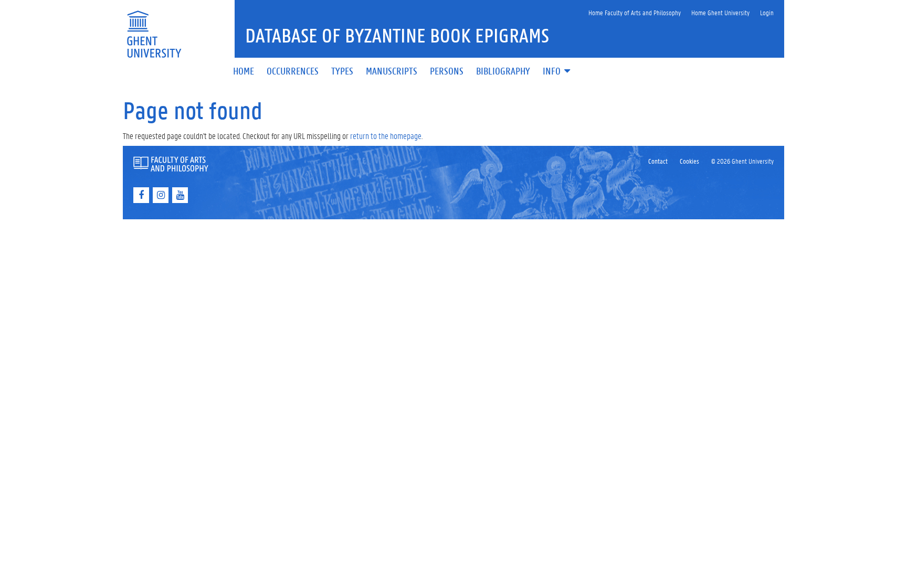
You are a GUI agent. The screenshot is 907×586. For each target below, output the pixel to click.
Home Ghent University (720, 12)
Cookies (689, 160)
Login (767, 12)
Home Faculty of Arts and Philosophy (634, 12)
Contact (658, 160)
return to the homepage (385, 135)
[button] (557, 72)
